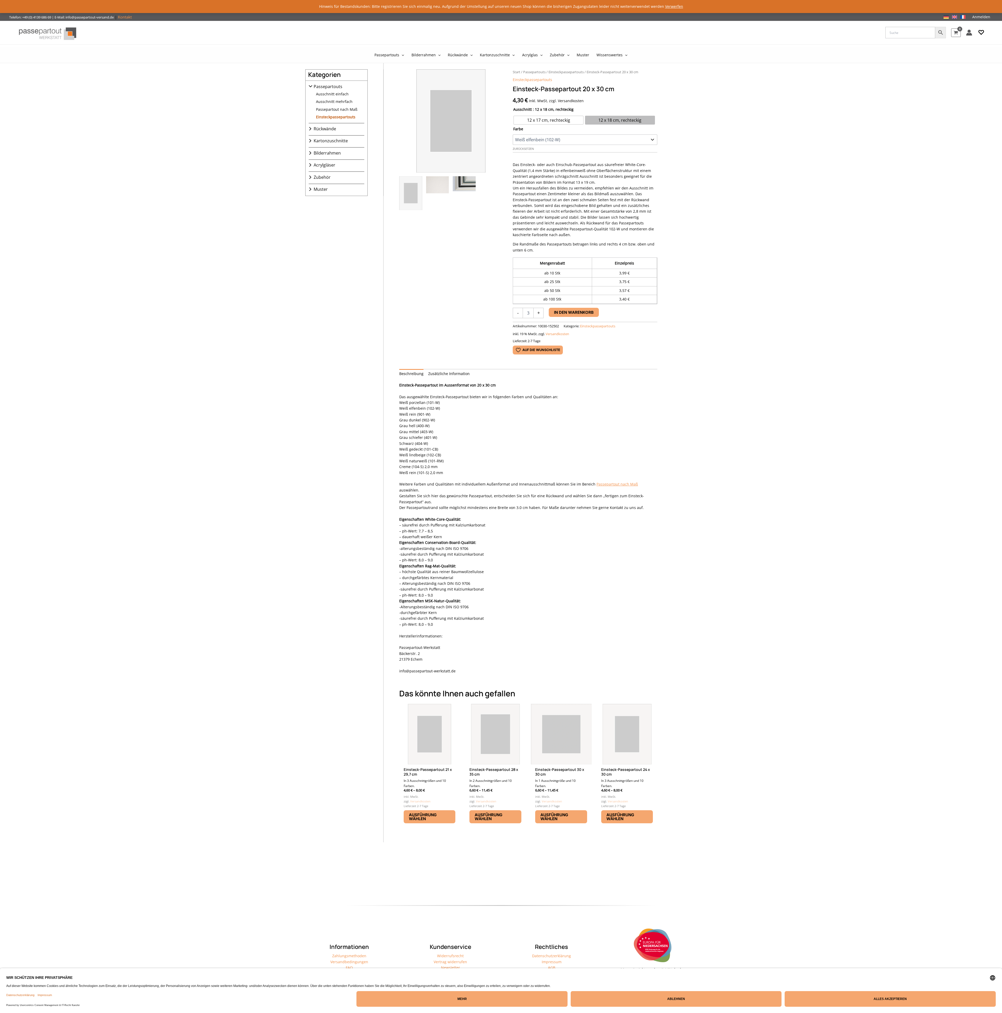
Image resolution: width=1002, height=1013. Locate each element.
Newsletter (450, 967)
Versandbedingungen (349, 961)
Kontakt (125, 17)
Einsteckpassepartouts (335, 116)
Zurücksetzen (523, 149)
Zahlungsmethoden (349, 955)
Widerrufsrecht (450, 955)
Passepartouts (328, 86)
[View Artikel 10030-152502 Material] (437, 193)
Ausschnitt (522, 109)
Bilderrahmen (327, 153)
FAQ (349, 967)
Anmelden (981, 16)
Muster (321, 189)
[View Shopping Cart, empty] (956, 32)
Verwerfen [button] (674, 6)
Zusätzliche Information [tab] (449, 373)
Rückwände (325, 129)
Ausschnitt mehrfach (334, 101)
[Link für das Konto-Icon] (969, 32)
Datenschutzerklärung (551, 955)
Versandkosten (557, 334)
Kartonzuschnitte (331, 141)
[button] (981, 32)
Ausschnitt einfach (332, 93)
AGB (551, 967)
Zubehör (322, 177)
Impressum (552, 961)
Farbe (518, 128)
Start (516, 72)
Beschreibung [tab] (411, 373)
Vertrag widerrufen (450, 961)
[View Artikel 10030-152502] (410, 193)
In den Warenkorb (574, 312)
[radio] (548, 120)
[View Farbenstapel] (464, 193)
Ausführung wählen (423, 816)
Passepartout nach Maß (336, 109)
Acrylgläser (324, 165)
